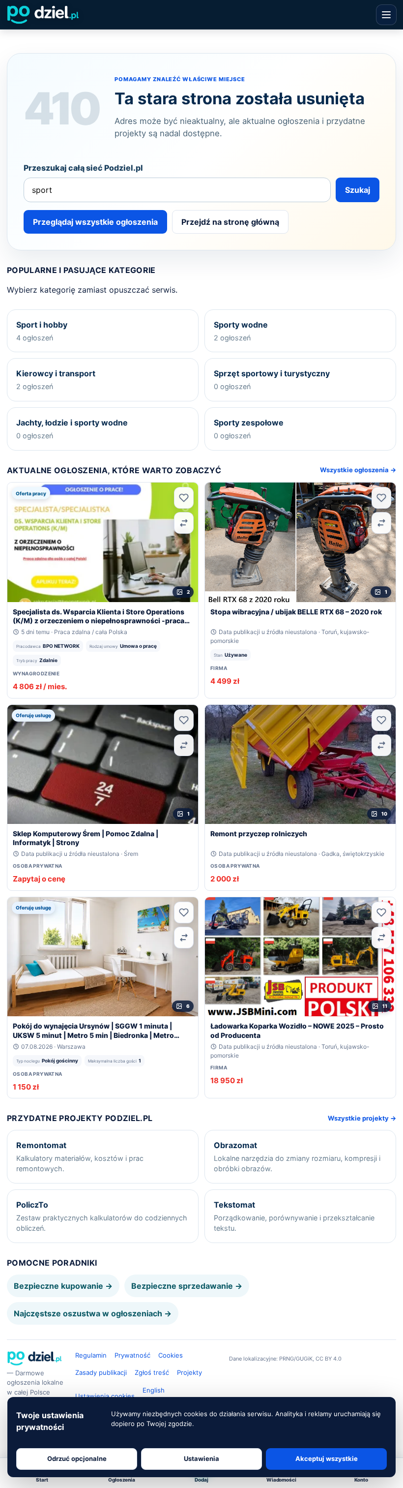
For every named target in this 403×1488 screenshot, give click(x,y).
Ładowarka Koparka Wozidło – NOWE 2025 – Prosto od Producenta (297, 1030)
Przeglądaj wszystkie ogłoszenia (95, 222)
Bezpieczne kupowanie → (63, 1286)
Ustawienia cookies (105, 1396)
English (154, 1390)
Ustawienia (201, 1458)
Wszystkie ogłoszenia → (358, 470)
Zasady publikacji (101, 1372)
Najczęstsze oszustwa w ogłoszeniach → (93, 1313)
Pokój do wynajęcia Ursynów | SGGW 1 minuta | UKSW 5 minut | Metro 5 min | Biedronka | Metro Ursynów (93, 1030)
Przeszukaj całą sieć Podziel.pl (83, 168)
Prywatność (132, 1355)
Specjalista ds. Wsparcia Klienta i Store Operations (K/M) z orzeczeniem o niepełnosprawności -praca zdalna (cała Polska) (98, 616)
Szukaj (357, 190)
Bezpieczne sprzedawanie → (186, 1286)
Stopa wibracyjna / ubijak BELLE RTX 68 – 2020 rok (296, 611)
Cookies (170, 1355)
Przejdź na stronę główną (230, 222)
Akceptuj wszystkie (326, 1458)
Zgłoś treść (152, 1372)
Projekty (189, 1372)
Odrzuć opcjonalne (77, 1458)
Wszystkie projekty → (362, 1118)
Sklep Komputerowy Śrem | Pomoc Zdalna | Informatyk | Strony (85, 838)
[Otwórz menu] (386, 14)
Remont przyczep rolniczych (258, 833)
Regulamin (91, 1355)
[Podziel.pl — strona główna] (42, 15)
